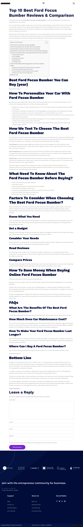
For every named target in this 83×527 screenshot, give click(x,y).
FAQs (12, 65)
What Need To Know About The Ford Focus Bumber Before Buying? (29, 51)
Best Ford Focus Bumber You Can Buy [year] (23, 45)
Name (11, 422)
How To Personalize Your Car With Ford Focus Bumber (25, 47)
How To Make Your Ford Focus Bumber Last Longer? (26, 71)
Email (11, 429)
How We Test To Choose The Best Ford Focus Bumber (25, 49)
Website (11, 436)
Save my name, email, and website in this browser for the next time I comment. (33, 442)
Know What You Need (18, 54)
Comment (12, 400)
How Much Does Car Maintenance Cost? (23, 69)
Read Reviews (17, 60)
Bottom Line (14, 74)
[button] (43, 3)
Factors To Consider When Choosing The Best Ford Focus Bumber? (29, 52)
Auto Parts (17, 388)
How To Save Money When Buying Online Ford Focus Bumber (27, 63)
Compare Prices (17, 61)
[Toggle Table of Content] (46, 42)
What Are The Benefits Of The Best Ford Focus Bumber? (26, 67)
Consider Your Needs (19, 58)
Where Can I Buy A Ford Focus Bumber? (23, 72)
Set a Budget (17, 56)
